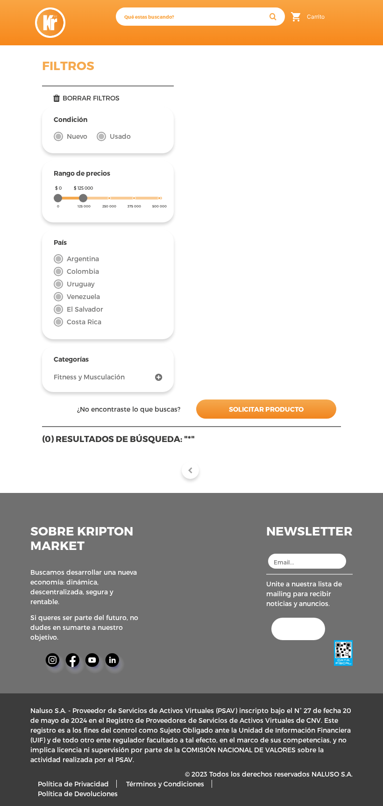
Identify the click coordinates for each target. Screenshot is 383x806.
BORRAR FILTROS (91, 98)
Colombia (83, 271)
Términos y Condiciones (165, 784)
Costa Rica (84, 322)
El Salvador (85, 309)
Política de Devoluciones (78, 794)
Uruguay (80, 284)
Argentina (83, 259)
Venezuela (83, 296)
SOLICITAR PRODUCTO (266, 409)
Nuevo (77, 136)
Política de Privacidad (73, 784)
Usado (120, 136)
